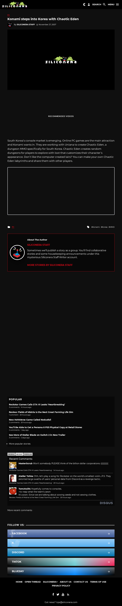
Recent (19, 454)
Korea (104, 227)
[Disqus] (61, 308)
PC (8, 15)
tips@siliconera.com (66, 602)
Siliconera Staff (26, 24)
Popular (28, 454)
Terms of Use (98, 582)
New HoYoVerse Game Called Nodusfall (30, 419)
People (11, 454)
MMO (112, 227)
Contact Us (81, 582)
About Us (65, 582)
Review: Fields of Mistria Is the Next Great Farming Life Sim (41, 412)
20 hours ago (58, 483)
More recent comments (19, 510)
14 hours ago (58, 470)
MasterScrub (25, 463)
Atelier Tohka (26, 476)
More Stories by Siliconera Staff (50, 265)
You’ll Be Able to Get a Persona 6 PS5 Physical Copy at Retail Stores (45, 427)
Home (19, 582)
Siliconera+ (50, 582)
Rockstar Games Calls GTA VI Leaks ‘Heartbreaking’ (37, 404)
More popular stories (19, 443)
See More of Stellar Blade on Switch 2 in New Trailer (37, 435)
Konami (96, 227)
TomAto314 (25, 488)
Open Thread (33, 582)
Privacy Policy (61, 585)
